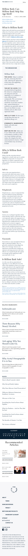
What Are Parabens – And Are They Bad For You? (13, 409)
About (4, 497)
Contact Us (9, 522)
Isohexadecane (9, 309)
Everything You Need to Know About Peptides (12, 403)
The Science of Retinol (8, 424)
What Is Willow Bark (7, 19)
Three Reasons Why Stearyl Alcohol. (11, 325)
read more (5, 463)
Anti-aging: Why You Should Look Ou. (11, 342)
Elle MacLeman (7, 16)
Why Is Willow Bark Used (8, 21)
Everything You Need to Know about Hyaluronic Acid (12, 415)
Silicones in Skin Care (8, 398)
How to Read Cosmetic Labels (11, 380)
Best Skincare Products (10, 511)
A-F (3, 520)
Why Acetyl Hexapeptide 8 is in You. (13, 360)
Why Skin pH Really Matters (10, 384)
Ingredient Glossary (12, 514)
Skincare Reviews (7, 504)
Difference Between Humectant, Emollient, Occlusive (11, 393)
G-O (6, 520)
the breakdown (11, 68)
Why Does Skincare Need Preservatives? (14, 388)
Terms (7, 501)
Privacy (7, 508)
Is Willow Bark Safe (7, 23)
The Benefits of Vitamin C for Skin (12, 420)
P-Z (9, 520)
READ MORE (5, 318)
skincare (4, 41)
